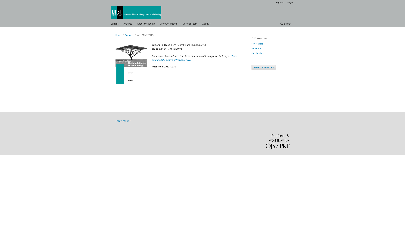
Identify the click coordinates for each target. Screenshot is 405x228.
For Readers (257, 43)
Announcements (168, 23)
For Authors (257, 48)
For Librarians (258, 53)
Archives (128, 23)
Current (114, 23)
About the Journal (146, 23)
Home (118, 35)
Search (287, 23)
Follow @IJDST (123, 120)
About (205, 23)
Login (290, 2)
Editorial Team (189, 23)
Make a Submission (264, 67)
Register (280, 2)
